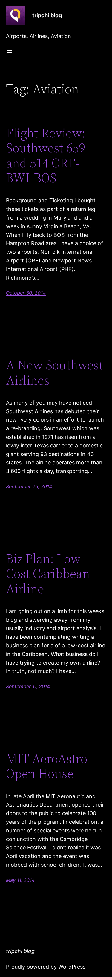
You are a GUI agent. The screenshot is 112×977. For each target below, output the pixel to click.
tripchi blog (47, 15)
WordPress (71, 967)
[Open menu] (9, 51)
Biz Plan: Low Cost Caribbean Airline (48, 573)
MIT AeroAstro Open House (46, 766)
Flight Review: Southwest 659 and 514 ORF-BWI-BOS (45, 156)
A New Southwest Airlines (54, 373)
